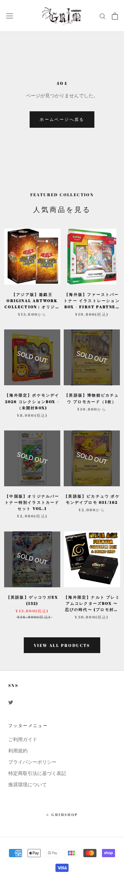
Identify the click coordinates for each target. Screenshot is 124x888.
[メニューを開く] (9, 15)
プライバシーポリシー (32, 762)
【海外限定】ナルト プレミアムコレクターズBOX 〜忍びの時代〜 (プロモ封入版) (92, 604)
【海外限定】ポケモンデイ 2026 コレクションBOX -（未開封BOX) (32, 401)
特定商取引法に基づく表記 (37, 773)
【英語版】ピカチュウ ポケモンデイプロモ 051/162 (92, 499)
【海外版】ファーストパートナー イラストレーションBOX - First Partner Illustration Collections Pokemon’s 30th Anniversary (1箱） (92, 301)
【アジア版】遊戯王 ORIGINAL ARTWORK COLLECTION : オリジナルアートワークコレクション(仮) (32, 301)
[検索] (103, 16)
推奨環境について (27, 784)
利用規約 (18, 751)
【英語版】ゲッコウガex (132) (32, 600)
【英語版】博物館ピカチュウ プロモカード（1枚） (91, 398)
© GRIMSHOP (62, 814)
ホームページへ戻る (62, 119)
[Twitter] (10, 702)
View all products (62, 645)
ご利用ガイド (22, 739)
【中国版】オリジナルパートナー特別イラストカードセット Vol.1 (32, 502)
